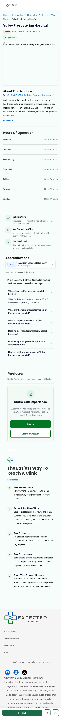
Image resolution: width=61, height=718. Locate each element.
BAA (6, 652)
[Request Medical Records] (47, 712)
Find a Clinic (17, 15)
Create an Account (30, 433)
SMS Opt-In (9, 645)
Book (24, 713)
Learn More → (14, 479)
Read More (8, 120)
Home (6, 15)
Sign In (30, 424)
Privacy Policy (10, 631)
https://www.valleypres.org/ (40, 95)
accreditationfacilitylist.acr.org (22, 272)
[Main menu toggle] (55, 5)
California (43, 15)
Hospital (31, 15)
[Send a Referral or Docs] (55, 712)
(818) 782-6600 (15, 95)
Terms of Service (11, 638)
